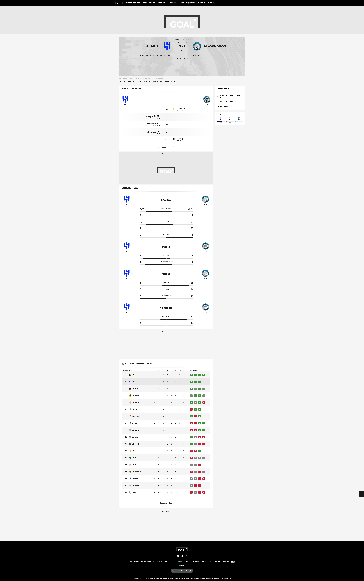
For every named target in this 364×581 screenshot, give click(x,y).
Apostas (226, 562)
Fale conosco (134, 562)
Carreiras (179, 562)
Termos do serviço (148, 562)
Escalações (147, 81)
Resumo (122, 81)
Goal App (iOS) (206, 562)
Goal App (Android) (192, 562)
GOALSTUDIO (209, 3)
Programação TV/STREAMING (191, 3)
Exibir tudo (166, 147)
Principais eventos (134, 81)
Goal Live (217, 562)
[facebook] (178, 556)
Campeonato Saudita (182, 39)
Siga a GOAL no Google (183, 571)
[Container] (146, 46)
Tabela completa (166, 503)
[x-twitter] (182, 556)
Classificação (158, 81)
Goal (144, 578)
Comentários (170, 81)
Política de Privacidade (165, 562)
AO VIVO (129, 3)
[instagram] (185, 556)
